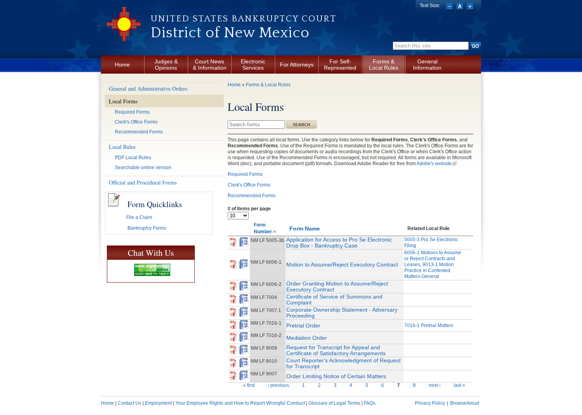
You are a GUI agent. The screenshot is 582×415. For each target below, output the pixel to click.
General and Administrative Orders (148, 88)
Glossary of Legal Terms (334, 403)
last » (459, 385)
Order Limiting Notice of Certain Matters (336, 376)
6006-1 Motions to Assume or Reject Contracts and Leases (432, 258)
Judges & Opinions (166, 64)
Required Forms (132, 112)
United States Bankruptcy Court (243, 18)
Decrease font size (450, 7)
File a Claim (139, 217)
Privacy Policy (430, 403)
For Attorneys (297, 64)
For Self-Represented (340, 64)
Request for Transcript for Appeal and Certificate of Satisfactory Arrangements (336, 350)
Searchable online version (143, 167)
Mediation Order (306, 338)
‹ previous (278, 385)
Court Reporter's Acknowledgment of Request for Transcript (343, 363)
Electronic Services (253, 64)
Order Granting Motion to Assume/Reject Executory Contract (337, 286)
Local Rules (122, 146)
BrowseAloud (464, 403)
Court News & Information (209, 64)
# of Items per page (249, 208)
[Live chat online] (152, 270)
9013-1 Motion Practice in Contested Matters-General (429, 270)
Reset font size (460, 7)
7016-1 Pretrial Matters (428, 325)
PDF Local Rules (133, 157)
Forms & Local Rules (383, 64)
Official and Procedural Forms (143, 182)
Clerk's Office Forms (136, 122)
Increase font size (471, 7)
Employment (158, 403)
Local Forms (123, 101)
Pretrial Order (303, 325)
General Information (427, 64)
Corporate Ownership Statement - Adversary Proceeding (342, 312)
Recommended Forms (139, 132)
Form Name (304, 228)
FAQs (369, 403)
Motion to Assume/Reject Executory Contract (342, 264)
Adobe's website (436, 163)
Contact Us (129, 403)
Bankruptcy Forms (146, 228)
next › (435, 385)
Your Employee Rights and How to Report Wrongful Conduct (240, 403)
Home (122, 64)
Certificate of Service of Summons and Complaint (334, 299)
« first (249, 385)
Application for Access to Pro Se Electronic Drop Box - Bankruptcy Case (339, 242)
